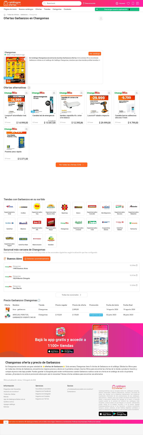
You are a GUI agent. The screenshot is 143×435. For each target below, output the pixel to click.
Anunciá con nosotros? (11, 391)
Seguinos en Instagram (43, 394)
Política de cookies (94, 422)
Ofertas (38, 9)
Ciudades (67, 9)
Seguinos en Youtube (42, 396)
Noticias (6, 407)
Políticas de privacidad (79, 422)
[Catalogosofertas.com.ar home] (12, 3)
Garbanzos (24, 14)
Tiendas (47, 9)
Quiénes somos (9, 402)
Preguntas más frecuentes (12, 389)
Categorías (57, 9)
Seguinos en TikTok (42, 399)
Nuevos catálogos (26, 9)
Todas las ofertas (13, 14)
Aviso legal (50, 422)
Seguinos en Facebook (43, 391)
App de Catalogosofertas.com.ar (14, 399)
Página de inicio (10, 9)
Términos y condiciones (63, 422)
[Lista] (137, 3)
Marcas (6, 396)
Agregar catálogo (9, 404)
